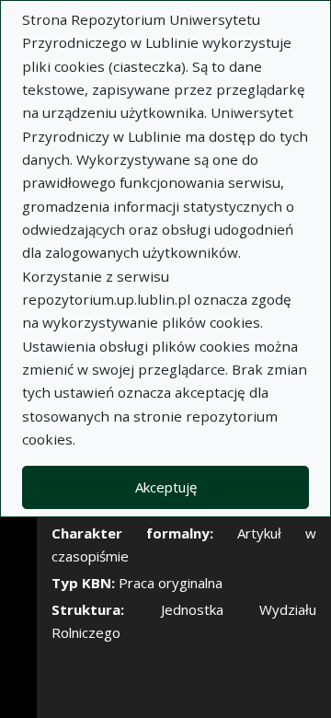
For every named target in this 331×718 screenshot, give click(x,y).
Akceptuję (166, 487)
